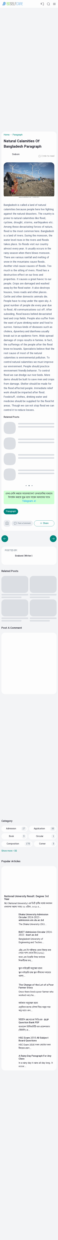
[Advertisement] (29, 38)
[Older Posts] (4, 538)
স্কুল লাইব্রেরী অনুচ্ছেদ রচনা (30, 968)
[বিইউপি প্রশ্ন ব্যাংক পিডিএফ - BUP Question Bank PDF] (10, 1029)
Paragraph (11, 511)
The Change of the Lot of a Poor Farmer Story (36, 986)
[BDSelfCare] (12, 4)
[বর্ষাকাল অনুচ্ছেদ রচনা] (10, 1013)
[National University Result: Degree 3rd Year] (29, 892)
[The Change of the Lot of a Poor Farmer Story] (10, 995)
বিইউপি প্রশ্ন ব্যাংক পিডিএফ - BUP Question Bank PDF (34, 1021)
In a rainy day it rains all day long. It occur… (36, 1064)
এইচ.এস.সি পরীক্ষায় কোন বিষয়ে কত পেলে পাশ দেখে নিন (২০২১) (35, 951)
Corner (42, 844)
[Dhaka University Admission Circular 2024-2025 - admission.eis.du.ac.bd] (10, 924)
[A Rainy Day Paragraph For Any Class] (10, 1066)
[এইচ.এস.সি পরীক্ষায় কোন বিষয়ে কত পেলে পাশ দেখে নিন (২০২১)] (10, 960)
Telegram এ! (29, 501)
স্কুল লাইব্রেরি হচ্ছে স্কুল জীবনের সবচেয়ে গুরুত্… (35, 974)
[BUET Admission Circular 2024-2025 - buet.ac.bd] (10, 942)
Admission (11, 828)
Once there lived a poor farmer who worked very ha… (36, 993)
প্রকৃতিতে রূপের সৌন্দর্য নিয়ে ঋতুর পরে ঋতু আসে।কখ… (34, 1008)
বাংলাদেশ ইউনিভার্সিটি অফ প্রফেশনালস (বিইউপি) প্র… (34, 1028)
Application (39, 828)
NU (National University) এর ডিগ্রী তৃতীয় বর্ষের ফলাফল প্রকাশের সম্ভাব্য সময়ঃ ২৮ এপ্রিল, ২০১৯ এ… (28, 905)
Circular (39, 836)
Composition (13, 844)
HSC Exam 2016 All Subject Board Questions (33, 1039)
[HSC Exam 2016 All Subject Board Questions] (10, 1048)
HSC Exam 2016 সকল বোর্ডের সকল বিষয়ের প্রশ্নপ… (35, 1046)
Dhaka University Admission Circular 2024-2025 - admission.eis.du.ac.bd (33, 917)
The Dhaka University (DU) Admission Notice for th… (32, 926)
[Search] (48, 4)
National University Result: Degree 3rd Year (26, 898)
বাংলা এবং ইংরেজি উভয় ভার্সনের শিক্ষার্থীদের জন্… (32, 958)
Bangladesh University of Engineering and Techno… (31, 940)
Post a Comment (24, 523)
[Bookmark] (7, 524)
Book (11, 836)
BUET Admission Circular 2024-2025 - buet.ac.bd (35, 933)
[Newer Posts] (53, 538)
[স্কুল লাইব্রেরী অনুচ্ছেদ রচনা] (10, 978)
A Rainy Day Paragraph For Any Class (35, 1057)
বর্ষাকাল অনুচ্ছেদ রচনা (28, 1003)
